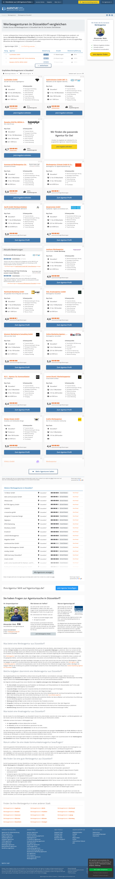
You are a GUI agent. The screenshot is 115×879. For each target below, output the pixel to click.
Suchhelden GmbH (15, 54)
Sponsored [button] (75, 73)
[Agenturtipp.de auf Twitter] (112, 15)
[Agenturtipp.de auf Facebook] (109, 15)
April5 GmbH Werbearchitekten (15, 207)
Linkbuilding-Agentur (9, 664)
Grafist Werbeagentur (54, 419)
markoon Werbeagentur (54, 249)
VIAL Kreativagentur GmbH (56, 292)
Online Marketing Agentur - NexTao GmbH (61, 334)
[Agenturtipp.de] (57, 9)
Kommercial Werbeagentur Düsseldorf (18, 164)
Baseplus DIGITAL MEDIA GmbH (18, 62)
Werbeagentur (10, 656)
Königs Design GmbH (11, 419)
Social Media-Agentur (54, 695)
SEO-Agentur (72, 662)
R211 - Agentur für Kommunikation (16, 376)
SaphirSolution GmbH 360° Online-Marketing (22, 58)
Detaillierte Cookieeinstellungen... (101, 875)
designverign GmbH (53, 207)
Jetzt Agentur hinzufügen (66, 588)
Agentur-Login (6, 863)
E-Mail (51, 478)
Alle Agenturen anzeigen (43, 572)
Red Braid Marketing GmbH (14, 292)
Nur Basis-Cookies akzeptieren (101, 873)
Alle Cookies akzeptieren (101, 869)
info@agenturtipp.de (13, 631)
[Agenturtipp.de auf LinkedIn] (107, 15)
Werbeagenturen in (11, 808)
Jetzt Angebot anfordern (64, 147)
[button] (10, 73)
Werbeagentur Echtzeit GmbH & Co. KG (60, 164)
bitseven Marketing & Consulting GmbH (18, 334)
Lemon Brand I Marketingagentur (58, 376)
